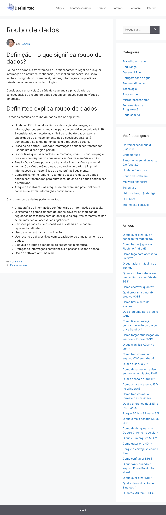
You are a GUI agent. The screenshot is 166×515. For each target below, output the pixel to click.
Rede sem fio (131, 115)
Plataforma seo (18, 265)
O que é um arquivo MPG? (140, 438)
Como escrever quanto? (138, 287)
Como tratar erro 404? (137, 443)
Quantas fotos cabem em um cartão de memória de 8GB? (140, 277)
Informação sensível (136, 204)
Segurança (16, 261)
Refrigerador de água (136, 78)
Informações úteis (80, 8)
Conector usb (131, 154)
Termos (101, 8)
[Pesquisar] (155, 30)
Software (118, 8)
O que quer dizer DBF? (137, 477)
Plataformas (130, 94)
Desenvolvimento (134, 72)
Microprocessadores (136, 99)
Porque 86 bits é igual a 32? (141, 413)
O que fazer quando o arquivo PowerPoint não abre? (138, 468)
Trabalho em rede (134, 61)
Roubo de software (135, 176)
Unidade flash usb (135, 170)
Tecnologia (130, 88)
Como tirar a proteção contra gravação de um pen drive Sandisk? (141, 325)
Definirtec (25, 8)
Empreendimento (134, 83)
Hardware (135, 8)
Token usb (129, 187)
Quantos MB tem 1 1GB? (138, 493)
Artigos (59, 8)
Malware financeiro (135, 181)
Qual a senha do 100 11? (139, 379)
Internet (151, 8)
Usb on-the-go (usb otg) (139, 193)
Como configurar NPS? (137, 458)
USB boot (129, 199)
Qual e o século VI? (135, 364)
